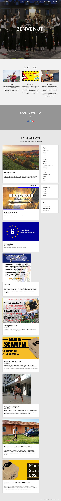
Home (22, 1)
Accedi (44, 204)
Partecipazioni (45, 159)
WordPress (56, 499)
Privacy (55, 1)
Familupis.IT (7, 1)
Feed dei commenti (46, 208)
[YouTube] (33, 121)
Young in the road (10, 326)
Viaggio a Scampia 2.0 (12, 407)
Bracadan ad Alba (10, 212)
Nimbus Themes (48, 499)
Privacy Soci (8, 244)
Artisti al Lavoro (46, 150)
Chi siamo (27, 1)
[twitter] (30, 121)
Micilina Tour (45, 167)
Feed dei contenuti (46, 206)
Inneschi (44, 176)
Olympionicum (9, 172)
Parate (44, 170)
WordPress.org (46, 210)
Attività (44, 189)
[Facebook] (28, 121)
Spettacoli (34, 1)
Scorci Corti (45, 172)
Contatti (49, 1)
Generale (44, 191)
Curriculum (45, 155)
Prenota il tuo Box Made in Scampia (17, 483)
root (9, 174)
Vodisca (44, 195)
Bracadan (44, 163)
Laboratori (42, 1)
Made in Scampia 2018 (12, 362)
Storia (44, 178)
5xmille (7, 284)
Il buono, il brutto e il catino (48, 165)
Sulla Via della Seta (46, 174)
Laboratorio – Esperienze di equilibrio (18, 446)
